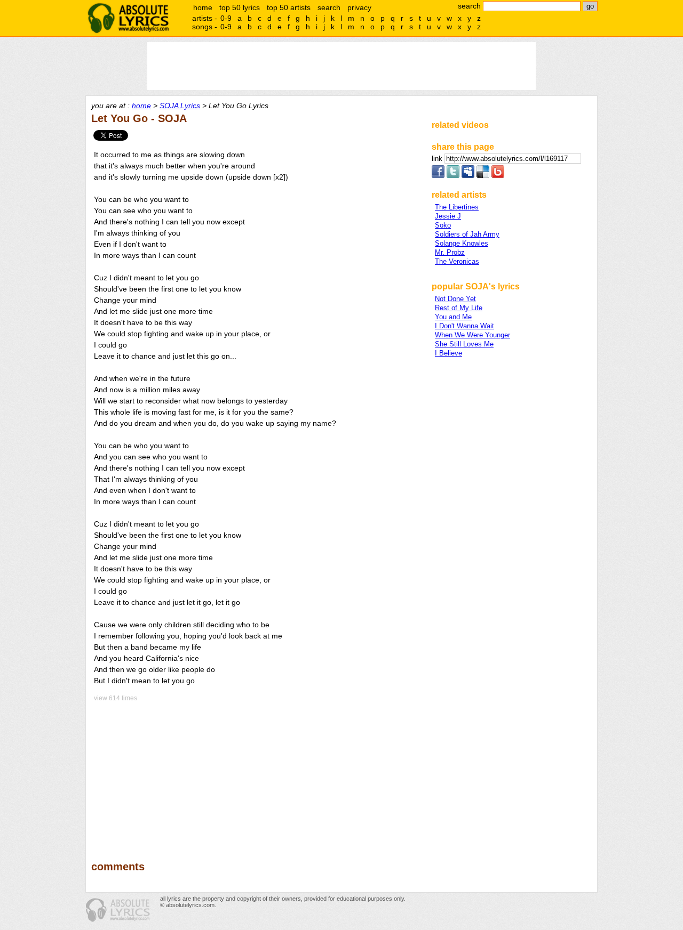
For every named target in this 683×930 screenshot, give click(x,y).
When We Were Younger (472, 335)
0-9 (226, 18)
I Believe (448, 353)
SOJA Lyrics (180, 105)
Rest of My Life (458, 308)
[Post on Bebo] (497, 176)
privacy (359, 7)
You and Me (453, 317)
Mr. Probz (450, 252)
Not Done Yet (455, 299)
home (202, 7)
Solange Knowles (461, 243)
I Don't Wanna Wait (464, 326)
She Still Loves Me (464, 344)
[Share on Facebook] (438, 176)
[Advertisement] (257, 773)
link (438, 159)
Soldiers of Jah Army (467, 234)
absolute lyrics (128, 18)
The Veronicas (457, 261)
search (328, 7)
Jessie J (448, 216)
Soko (443, 225)
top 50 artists (289, 7)
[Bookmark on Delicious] (482, 176)
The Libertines (457, 207)
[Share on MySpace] (468, 176)
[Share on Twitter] (453, 176)
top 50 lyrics (239, 7)
